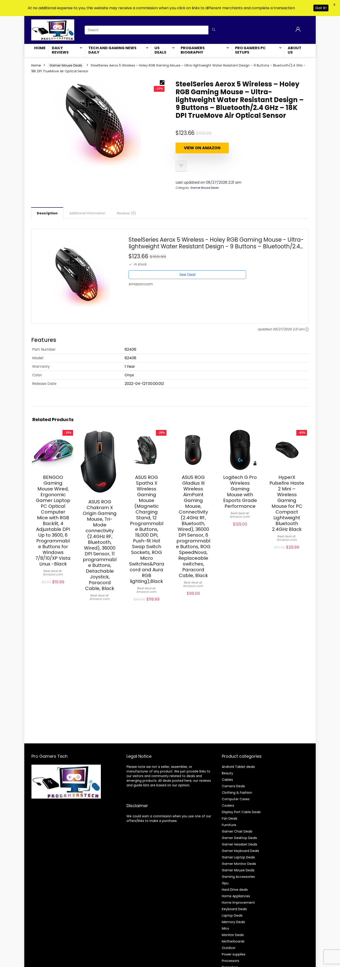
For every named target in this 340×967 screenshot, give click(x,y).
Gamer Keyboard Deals (240, 850)
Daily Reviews (60, 50)
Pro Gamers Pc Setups (250, 50)
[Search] (213, 30)
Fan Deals (229, 818)
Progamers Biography (193, 50)
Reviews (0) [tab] (126, 213)
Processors (230, 960)
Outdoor (228, 948)
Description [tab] (47, 213)
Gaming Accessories (238, 876)
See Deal (187, 274)
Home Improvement (238, 902)
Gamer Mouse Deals (65, 65)
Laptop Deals (232, 915)
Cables (227, 779)
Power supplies (233, 954)
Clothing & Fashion (237, 792)
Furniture (229, 825)
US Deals (160, 50)
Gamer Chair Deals (237, 831)
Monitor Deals (233, 935)
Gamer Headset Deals (239, 844)
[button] (162, 82)
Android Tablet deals (238, 766)
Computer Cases (236, 799)
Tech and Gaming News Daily (112, 50)
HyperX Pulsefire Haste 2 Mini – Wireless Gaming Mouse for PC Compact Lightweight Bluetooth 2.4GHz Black (286, 503)
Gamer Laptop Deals (238, 857)
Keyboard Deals (234, 909)
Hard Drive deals (235, 889)
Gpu (225, 883)
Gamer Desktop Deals (239, 838)
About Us (294, 50)
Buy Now (53, 587)
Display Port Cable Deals (241, 812)
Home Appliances (236, 896)
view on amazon (202, 148)
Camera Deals (233, 786)
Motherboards (233, 941)
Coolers (228, 805)
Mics (225, 928)
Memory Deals (233, 922)
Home (40, 48)
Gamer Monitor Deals (239, 863)
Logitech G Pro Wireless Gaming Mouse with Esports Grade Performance (240, 491)
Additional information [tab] (87, 213)
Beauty (227, 773)
